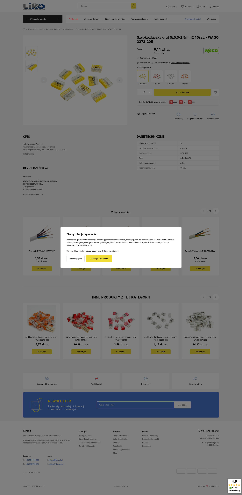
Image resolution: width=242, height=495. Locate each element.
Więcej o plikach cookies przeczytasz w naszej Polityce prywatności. (92, 251)
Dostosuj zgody (75, 259)
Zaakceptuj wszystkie (99, 259)
